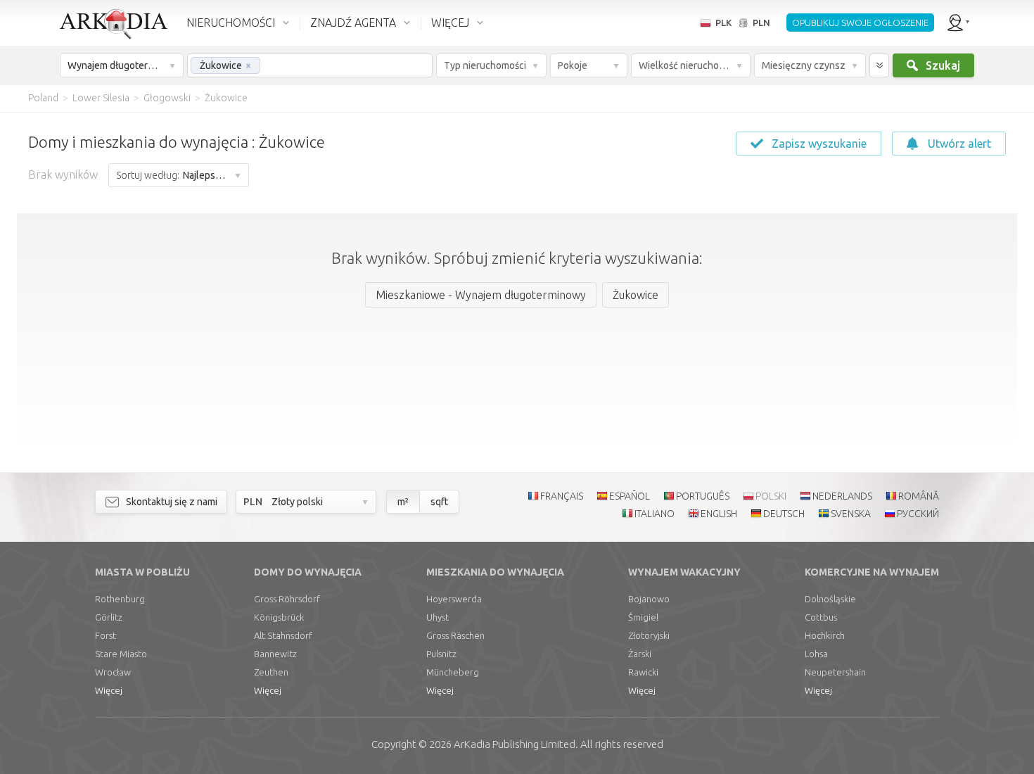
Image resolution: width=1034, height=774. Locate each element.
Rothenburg (120, 599)
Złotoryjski (649, 635)
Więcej (108, 690)
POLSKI (770, 496)
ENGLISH (719, 513)
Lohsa (816, 654)
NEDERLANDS (842, 496)
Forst (105, 635)
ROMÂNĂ (918, 496)
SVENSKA (851, 513)
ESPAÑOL (629, 496)
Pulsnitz (441, 654)
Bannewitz (275, 654)
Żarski (639, 654)
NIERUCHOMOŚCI (230, 22)
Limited (514, 744)
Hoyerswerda (454, 599)
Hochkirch (825, 635)
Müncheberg (452, 672)
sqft (439, 501)
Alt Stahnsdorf (283, 635)
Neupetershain (835, 672)
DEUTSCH (784, 513)
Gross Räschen (455, 635)
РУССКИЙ (918, 513)
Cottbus (821, 617)
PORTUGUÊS (702, 496)
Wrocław (113, 672)
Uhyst (437, 617)
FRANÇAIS (561, 496)
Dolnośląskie (830, 599)
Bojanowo (649, 599)
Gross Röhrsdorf (287, 599)
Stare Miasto (121, 654)
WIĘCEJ (450, 22)
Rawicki (643, 672)
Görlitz (108, 617)
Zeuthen (271, 672)
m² (403, 501)
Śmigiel (643, 617)
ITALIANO (654, 513)
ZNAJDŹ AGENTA (353, 22)
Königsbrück (279, 617)
